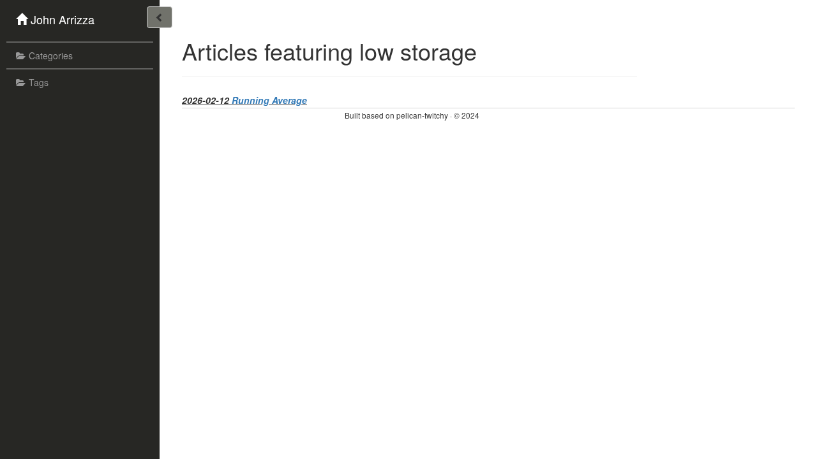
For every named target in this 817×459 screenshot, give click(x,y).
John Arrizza (62, 19)
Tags (39, 82)
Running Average (269, 100)
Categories (51, 55)
